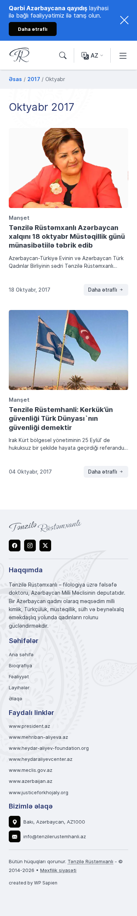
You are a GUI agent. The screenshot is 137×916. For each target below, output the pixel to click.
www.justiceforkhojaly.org (38, 792)
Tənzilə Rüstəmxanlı (90, 861)
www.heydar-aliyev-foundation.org (49, 748)
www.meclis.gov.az (30, 770)
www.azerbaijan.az (30, 781)
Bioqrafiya (20, 666)
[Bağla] (124, 20)
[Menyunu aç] (123, 55)
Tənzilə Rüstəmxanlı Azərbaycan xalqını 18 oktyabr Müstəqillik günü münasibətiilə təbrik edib (67, 236)
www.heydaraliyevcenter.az (40, 759)
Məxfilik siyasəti (58, 870)
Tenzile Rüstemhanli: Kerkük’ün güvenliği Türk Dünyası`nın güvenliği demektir (61, 418)
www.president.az (29, 726)
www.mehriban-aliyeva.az (38, 737)
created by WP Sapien (33, 882)
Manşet (19, 217)
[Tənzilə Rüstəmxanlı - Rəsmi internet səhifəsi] (45, 525)
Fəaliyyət (19, 677)
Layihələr (19, 688)
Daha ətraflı (103, 289)
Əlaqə (15, 699)
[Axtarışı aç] (62, 55)
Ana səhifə (21, 655)
